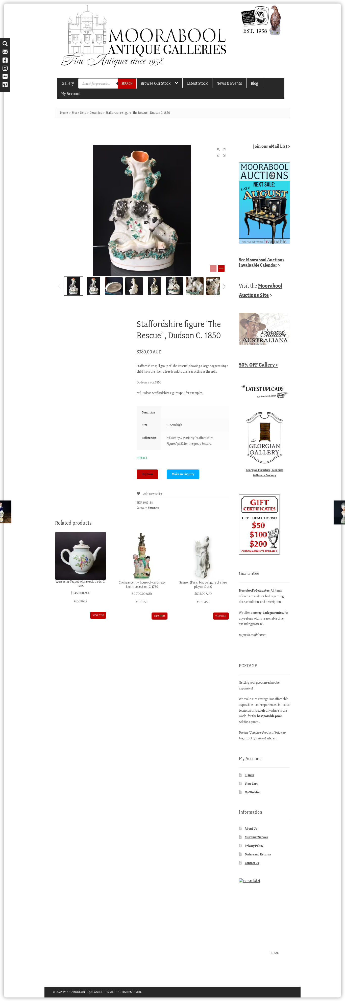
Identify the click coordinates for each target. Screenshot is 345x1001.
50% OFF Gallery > (258, 365)
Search (127, 83)
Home (64, 113)
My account (71, 93)
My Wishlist (253, 792)
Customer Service (256, 837)
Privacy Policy (254, 846)
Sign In (249, 775)
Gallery (68, 83)
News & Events (229, 83)
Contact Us (252, 863)
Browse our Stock (155, 83)
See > (261, 262)
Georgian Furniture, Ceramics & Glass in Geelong (264, 472)
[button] (221, 152)
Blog (254, 83)
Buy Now (147, 474)
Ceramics (96, 113)
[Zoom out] (213, 268)
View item (98, 615)
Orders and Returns (258, 854)
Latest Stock (197, 83)
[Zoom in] (221, 268)
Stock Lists (79, 113)
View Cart (251, 784)
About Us (251, 828)
